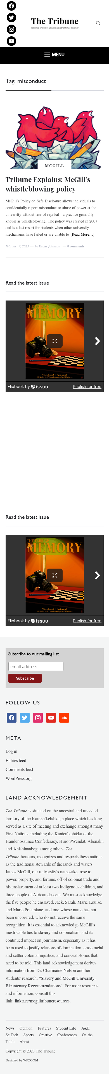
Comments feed (19, 769)
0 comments (75, 246)
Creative (45, 1034)
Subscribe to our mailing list (33, 653)
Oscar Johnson (49, 246)
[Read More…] (82, 234)
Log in (11, 751)
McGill (54, 166)
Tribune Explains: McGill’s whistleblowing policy (48, 184)
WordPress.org (19, 778)
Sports (28, 1034)
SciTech (12, 1034)
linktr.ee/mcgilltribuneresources (42, 1001)
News (10, 1028)
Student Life (66, 1028)
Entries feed (16, 760)
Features (44, 1028)
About (24, 1041)
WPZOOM (30, 1060)
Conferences (67, 1034)
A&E (85, 1028)
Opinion (26, 1028)
